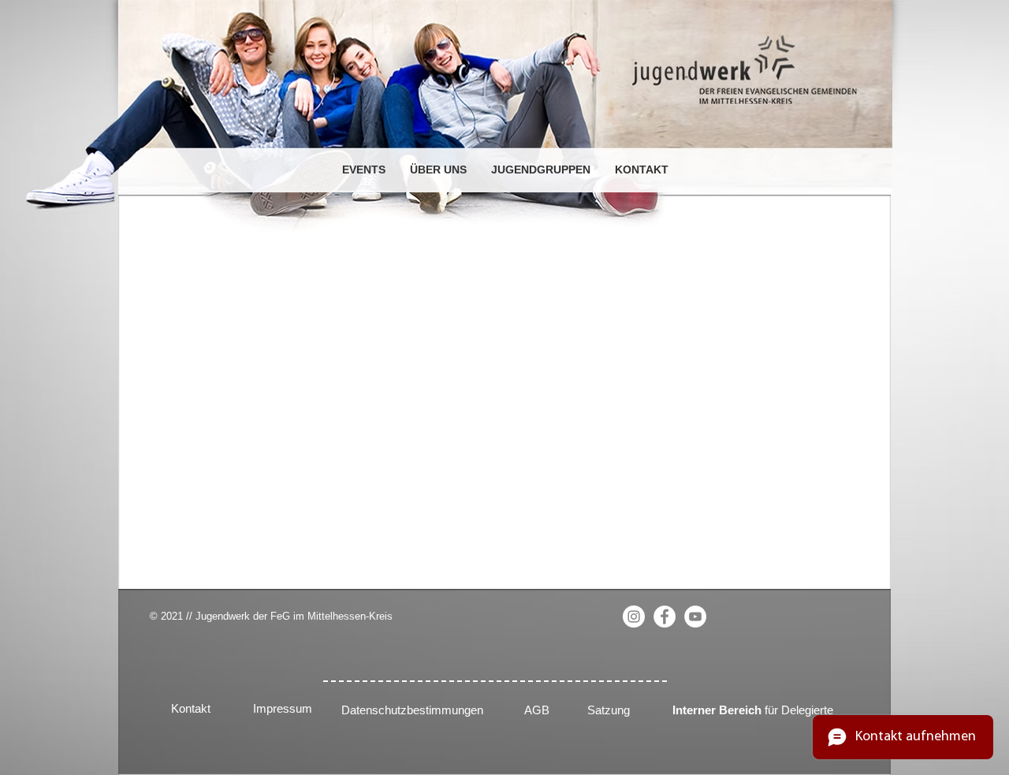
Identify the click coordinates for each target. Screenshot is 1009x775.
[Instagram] (634, 616)
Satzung (608, 710)
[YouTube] (695, 616)
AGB (536, 710)
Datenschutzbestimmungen (412, 710)
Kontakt (190, 708)
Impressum (282, 708)
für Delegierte (752, 710)
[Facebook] (664, 616)
